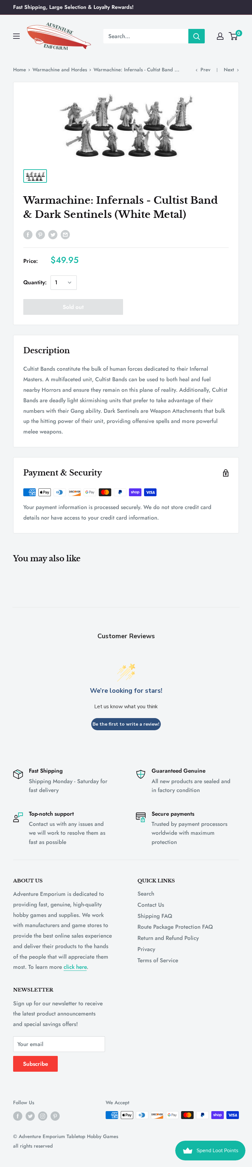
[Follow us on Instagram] (42, 1116)
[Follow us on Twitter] (30, 1116)
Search (145, 894)
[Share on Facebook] (27, 234)
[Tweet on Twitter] (52, 234)
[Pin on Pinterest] (40, 234)
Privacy (146, 949)
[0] (233, 36)
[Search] (196, 36)
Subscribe (35, 1064)
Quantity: (35, 282)
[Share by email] (65, 234)
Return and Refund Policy (168, 938)
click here (75, 967)
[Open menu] (16, 36)
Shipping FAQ (154, 916)
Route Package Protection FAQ (175, 927)
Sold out (73, 307)
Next (229, 69)
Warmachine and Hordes (59, 69)
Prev (205, 69)
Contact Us (150, 905)
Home (19, 69)
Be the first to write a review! (126, 724)
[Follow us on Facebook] (17, 1116)
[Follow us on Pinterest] (55, 1116)
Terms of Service (157, 960)
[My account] (220, 36)
